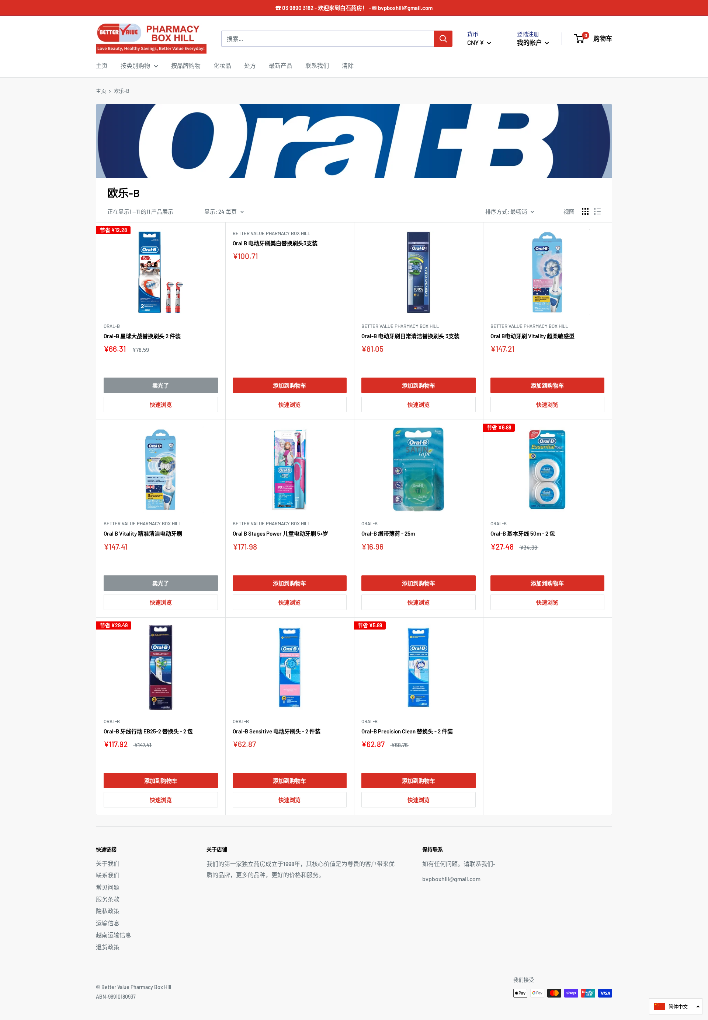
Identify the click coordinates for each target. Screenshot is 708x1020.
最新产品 (280, 65)
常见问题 (107, 887)
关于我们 (107, 863)
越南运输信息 (113, 934)
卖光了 (160, 385)
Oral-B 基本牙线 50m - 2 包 (522, 533)
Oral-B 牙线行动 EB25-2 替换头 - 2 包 (148, 731)
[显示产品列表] (597, 211)
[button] (675, 1006)
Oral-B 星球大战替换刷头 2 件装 (142, 336)
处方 (250, 65)
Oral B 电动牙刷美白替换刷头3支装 (275, 243)
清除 (348, 65)
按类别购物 (135, 65)
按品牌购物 (186, 65)
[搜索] (443, 39)
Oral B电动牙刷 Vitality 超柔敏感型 (532, 336)
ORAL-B (112, 326)
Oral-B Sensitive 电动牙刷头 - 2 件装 (276, 731)
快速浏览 (161, 404)
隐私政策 (107, 910)
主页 (102, 65)
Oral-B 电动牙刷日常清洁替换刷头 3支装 (410, 336)
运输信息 (107, 922)
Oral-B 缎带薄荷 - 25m (388, 533)
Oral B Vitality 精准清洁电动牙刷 (143, 533)
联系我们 (317, 65)
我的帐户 (530, 42)
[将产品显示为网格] (585, 211)
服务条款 (107, 898)
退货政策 (107, 946)
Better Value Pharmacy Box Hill (271, 233)
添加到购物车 (289, 385)
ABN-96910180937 (116, 996)
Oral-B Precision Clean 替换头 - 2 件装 (407, 731)
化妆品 (222, 65)
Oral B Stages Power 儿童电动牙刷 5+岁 (280, 533)
